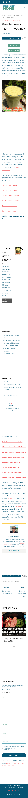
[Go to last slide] (4, 628)
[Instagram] (6, 2)
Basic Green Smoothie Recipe (12, 442)
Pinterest (19, 506)
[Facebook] (3, 2)
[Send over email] (18, 38)
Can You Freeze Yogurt (9, 190)
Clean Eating (12, 20)
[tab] (10, 646)
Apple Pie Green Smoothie (11, 462)
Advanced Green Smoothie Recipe (14, 447)
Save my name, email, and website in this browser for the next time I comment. (15, 748)
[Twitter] (14, 550)
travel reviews (8, 544)
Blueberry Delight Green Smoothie (14, 477)
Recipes (9, 15)
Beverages (16, 15)
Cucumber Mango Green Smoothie (14, 452)
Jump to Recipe (14, 45)
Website (5, 741)
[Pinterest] (9, 2)
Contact (20, 787)
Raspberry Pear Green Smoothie (13, 457)
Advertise (17, 785)
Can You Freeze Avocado (10, 201)
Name (5, 724)
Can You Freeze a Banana (10, 196)
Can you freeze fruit (9, 211)
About (9, 785)
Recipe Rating (6, 690)
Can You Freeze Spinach (10, 185)
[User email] (18, 550)
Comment (6, 698)
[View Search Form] (25, 2)
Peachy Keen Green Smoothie (11, 581)
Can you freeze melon (9, 206)
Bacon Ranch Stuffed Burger (7, 590)
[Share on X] (13, 38)
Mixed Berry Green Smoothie (12, 472)
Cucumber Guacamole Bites (22, 592)
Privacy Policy (10, 787)
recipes (22, 543)
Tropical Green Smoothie (10, 467)
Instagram (10, 498)
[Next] (24, 628)
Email (5, 733)
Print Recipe (14, 50)
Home (3, 15)
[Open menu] (24, 8)
